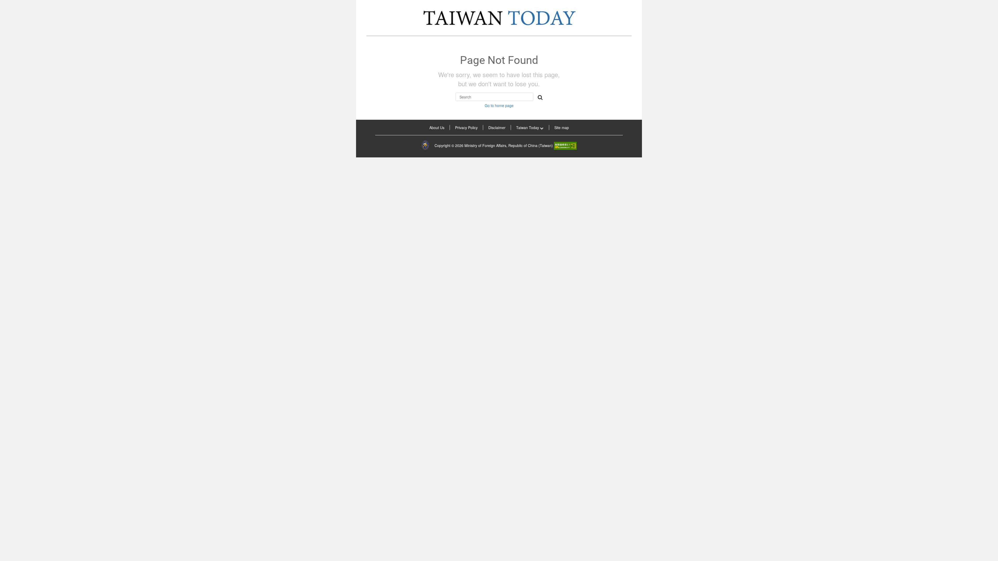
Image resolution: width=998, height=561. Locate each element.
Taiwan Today (528, 127)
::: (363, 127)
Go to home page (499, 105)
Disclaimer (496, 127)
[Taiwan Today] (499, 18)
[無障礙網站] (565, 145)
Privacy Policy (466, 127)
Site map (561, 127)
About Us (436, 127)
